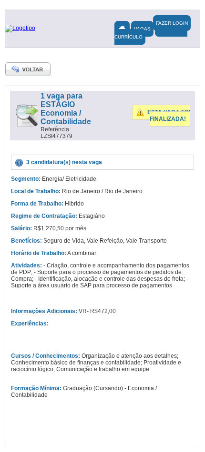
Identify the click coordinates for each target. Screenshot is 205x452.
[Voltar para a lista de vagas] (28, 69)
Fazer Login (172, 23)
